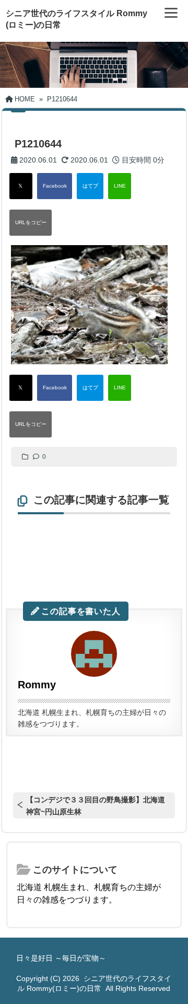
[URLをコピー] (30, 223)
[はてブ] (90, 186)
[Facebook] (54, 186)
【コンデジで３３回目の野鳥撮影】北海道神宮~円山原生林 (95, 805)
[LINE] (119, 186)
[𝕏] (20, 186)
